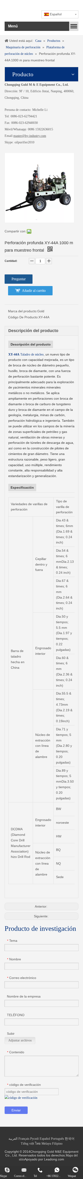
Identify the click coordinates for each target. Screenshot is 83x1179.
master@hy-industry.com (29, 136)
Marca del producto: (22, 311)
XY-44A (13, 354)
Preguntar (19, 279)
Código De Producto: (23, 317)
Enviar (16, 1110)
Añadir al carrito (34, 291)
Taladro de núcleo (31, 354)
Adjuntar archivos (20, 1040)
